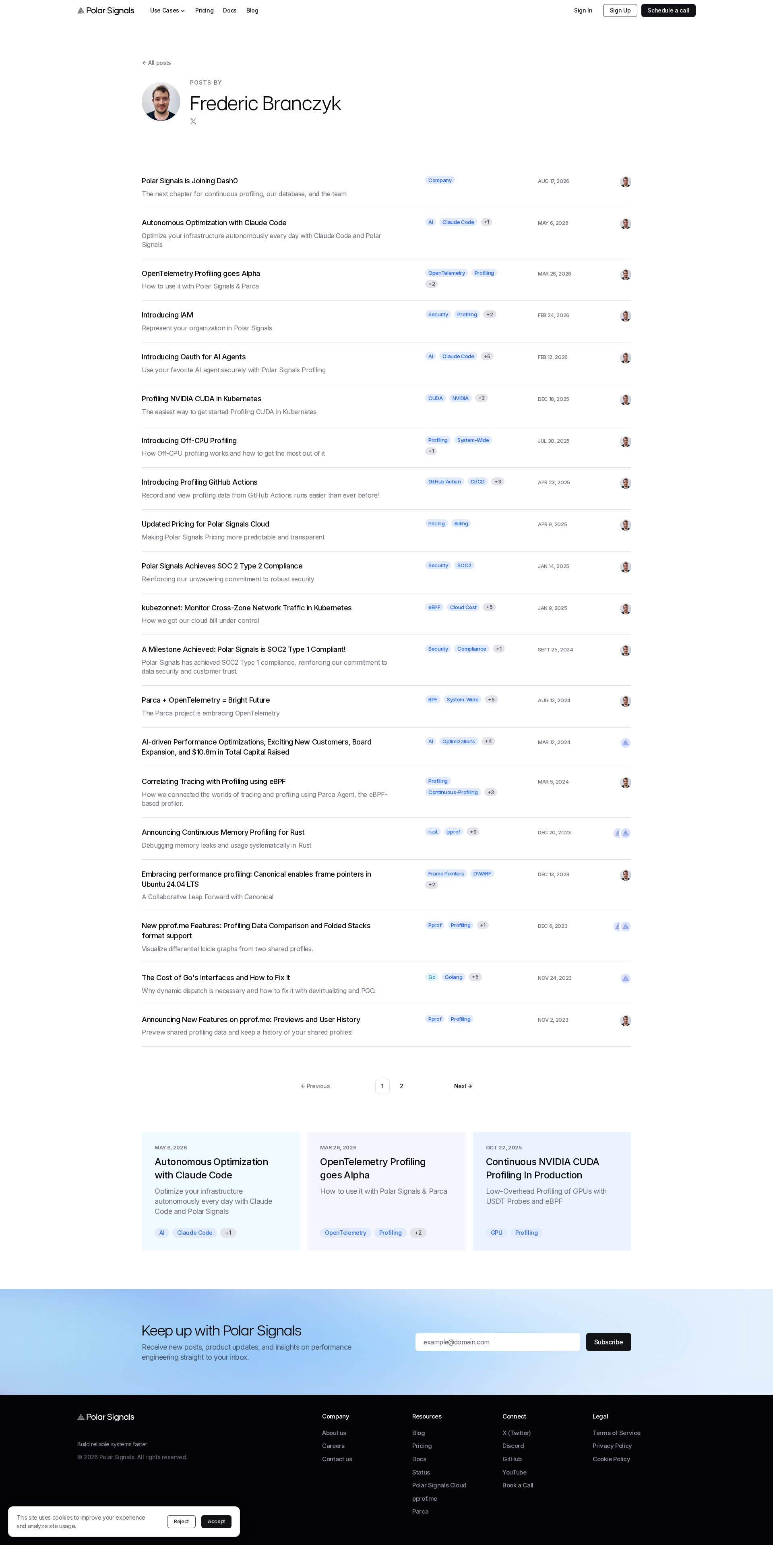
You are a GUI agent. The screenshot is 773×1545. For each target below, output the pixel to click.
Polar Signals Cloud (439, 1485)
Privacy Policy (612, 1446)
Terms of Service (617, 1433)
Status (421, 1472)
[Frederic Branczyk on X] (193, 121)
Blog (252, 10)
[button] (463, 1086)
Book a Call (517, 1485)
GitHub (512, 1459)
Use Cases (164, 10)
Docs (230, 10)
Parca (420, 1511)
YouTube (514, 1472)
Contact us (337, 1459)
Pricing (204, 10)
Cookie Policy (611, 1459)
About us (334, 1433)
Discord (513, 1446)
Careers (333, 1446)
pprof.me (424, 1498)
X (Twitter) (516, 1433)
